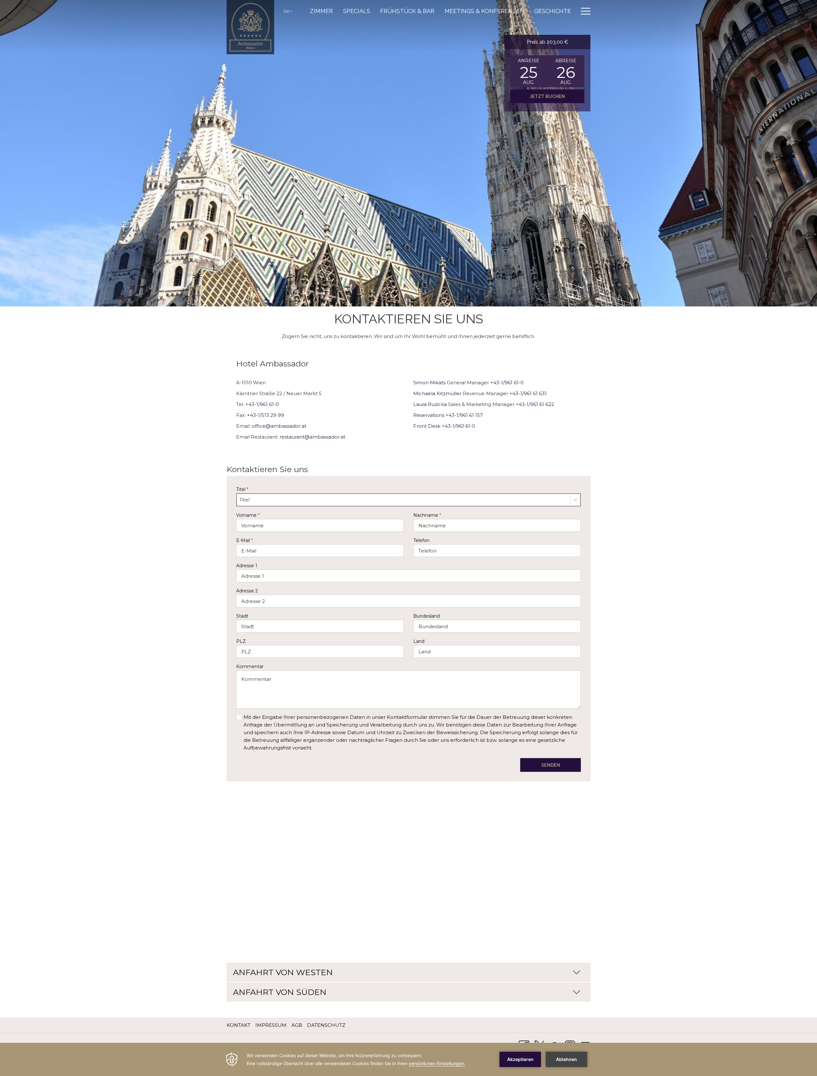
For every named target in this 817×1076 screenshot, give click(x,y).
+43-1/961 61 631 (528, 393)
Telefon (421, 540)
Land (418, 641)
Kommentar (250, 666)
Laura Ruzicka (430, 404)
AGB (296, 1025)
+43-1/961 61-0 (262, 404)
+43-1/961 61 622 (535, 404)
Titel (242, 489)
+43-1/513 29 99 (265, 415)
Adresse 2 (247, 591)
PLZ (241, 641)
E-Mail (244, 540)
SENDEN (550, 765)
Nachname (427, 515)
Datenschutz (326, 1025)
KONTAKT (239, 1025)
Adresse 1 (246, 565)
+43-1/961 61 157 (464, 415)
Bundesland (426, 616)
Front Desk (426, 426)
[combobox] (408, 500)
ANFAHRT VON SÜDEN (279, 992)
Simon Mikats (429, 383)
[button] (528, 71)
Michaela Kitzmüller (437, 393)
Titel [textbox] (244, 500)
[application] (408, 1059)
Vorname (247, 515)
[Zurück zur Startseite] (250, 27)
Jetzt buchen (547, 96)
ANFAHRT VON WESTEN (283, 972)
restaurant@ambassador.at (312, 437)
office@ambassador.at (279, 426)
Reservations (428, 415)
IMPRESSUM (271, 1025)
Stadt (242, 616)
